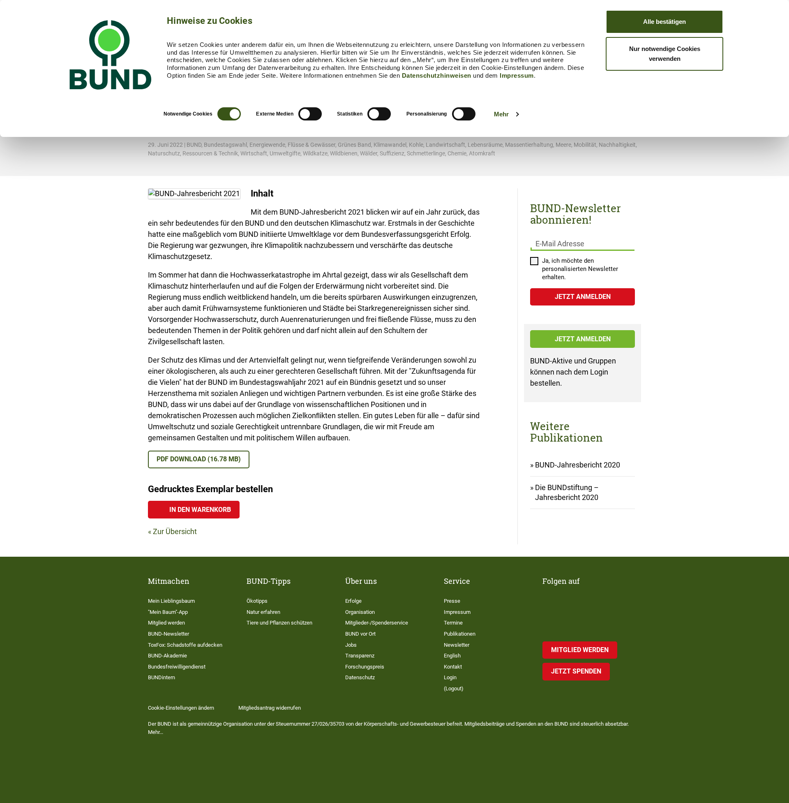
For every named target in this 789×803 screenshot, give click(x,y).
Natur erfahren (263, 612)
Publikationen (459, 634)
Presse (452, 601)
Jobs (351, 645)
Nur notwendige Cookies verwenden (664, 53)
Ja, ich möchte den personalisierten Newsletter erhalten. (580, 269)
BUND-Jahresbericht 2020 (577, 465)
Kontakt (453, 667)
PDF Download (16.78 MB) (199, 459)
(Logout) (454, 688)
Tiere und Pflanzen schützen (279, 623)
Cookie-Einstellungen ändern (181, 708)
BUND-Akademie (167, 656)
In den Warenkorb (200, 510)
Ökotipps (257, 601)
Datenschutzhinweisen (436, 75)
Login (450, 677)
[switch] (310, 113)
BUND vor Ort (360, 634)
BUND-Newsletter (168, 634)
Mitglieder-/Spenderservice (376, 623)
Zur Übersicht (175, 531)
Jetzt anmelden (583, 339)
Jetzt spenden (576, 671)
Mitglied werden (166, 623)
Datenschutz (360, 677)
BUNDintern (161, 677)
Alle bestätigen (664, 21)
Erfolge (353, 601)
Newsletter (456, 645)
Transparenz (359, 656)
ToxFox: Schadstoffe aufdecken (185, 645)
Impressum (517, 75)
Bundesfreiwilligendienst (176, 667)
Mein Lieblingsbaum (171, 601)
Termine (453, 623)
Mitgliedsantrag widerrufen (269, 708)
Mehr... (155, 732)
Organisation (360, 612)
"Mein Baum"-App (168, 612)
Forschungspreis (364, 667)
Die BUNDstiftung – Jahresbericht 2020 (567, 492)
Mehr (501, 114)
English (452, 656)
